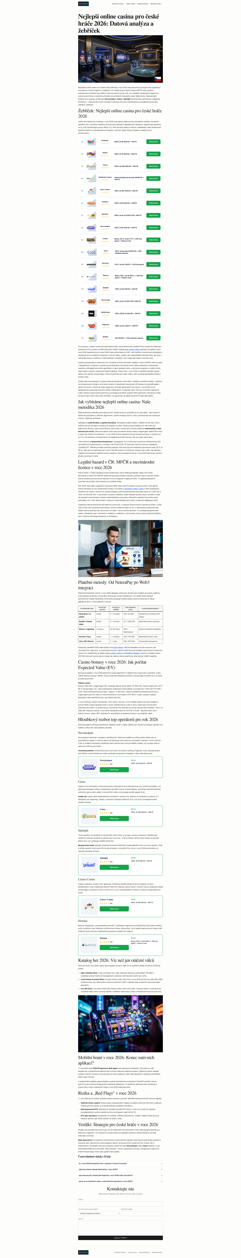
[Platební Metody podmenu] (148, 3)
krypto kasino (117, 647)
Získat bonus (153, 142)
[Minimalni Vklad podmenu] (161, 3)
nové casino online (132, 349)
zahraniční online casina (134, 489)
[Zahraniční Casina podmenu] (126, 1252)
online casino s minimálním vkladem (125, 653)
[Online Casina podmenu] (135, 3)
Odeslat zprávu (120, 1238)
